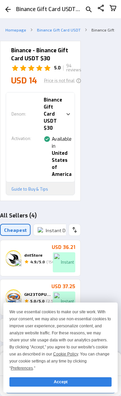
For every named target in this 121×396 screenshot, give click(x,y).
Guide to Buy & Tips (29, 189)
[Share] (101, 9)
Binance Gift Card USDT (59, 29)
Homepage (15, 29)
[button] (62, 81)
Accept (61, 382)
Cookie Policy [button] (65, 354)
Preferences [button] (22, 368)
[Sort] (75, 230)
